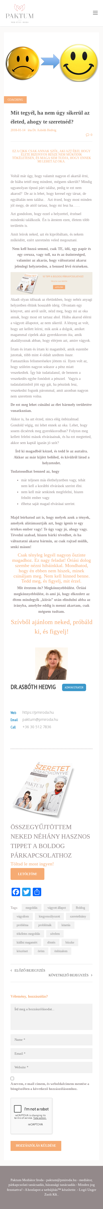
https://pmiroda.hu (38, 712)
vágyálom (23, 916)
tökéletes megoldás (28, 934)
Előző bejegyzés (30, 970)
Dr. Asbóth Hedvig (33, 687)
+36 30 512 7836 (36, 727)
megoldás (32, 908)
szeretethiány (78, 916)
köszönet (22, 951)
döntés (51, 942)
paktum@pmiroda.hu (40, 719)
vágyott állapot (57, 908)
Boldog (80, 908)
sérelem (55, 934)
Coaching (15, 99)
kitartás (66, 925)
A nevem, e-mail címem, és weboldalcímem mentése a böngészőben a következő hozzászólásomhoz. (50, 1086)
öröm (41, 951)
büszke (69, 942)
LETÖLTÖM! (27, 874)
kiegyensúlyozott (49, 916)
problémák (45, 925)
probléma (22, 925)
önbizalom (60, 951)
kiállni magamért (27, 942)
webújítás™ (52, 1190)
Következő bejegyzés (68, 975)
